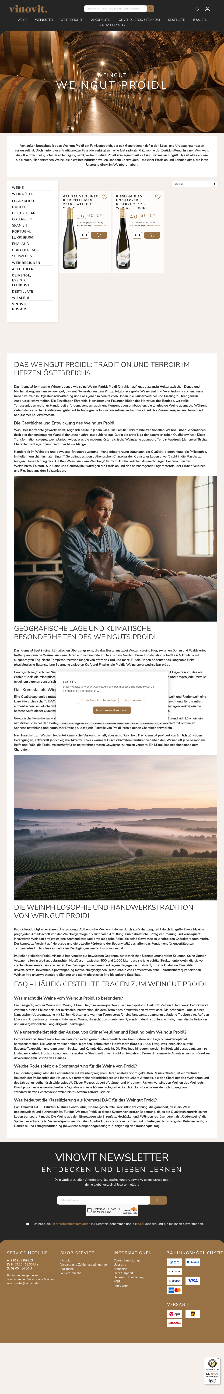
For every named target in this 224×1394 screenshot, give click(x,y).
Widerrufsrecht (70, 1273)
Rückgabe (67, 1269)
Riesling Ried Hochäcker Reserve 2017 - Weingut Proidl (132, 200)
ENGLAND (20, 243)
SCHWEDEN (21, 256)
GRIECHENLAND (21, 250)
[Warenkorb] (215, 10)
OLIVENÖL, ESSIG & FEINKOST (21, 280)
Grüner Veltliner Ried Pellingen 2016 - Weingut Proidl (80, 200)
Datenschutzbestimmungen (71, 1224)
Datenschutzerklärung (129, 1277)
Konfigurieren (133, 700)
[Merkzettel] (197, 10)
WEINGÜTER (23, 194)
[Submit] (157, 1200)
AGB (141, 1224)
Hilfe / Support (123, 1273)
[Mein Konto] (208, 10)
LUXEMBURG (21, 237)
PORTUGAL (21, 231)
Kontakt (65, 1260)
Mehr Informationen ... (86, 690)
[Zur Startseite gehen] (28, 9)
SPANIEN (19, 225)
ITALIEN (18, 207)
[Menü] (218, 1359)
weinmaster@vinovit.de (22, 1283)
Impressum (121, 1286)
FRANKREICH (21, 201)
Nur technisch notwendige (98, 700)
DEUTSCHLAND (21, 213)
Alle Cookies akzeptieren (112, 710)
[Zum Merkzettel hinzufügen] (104, 197)
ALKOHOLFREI (24, 269)
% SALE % (21, 298)
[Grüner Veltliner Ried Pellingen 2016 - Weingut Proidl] (70, 237)
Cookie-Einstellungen (128, 1260)
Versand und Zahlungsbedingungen (84, 1265)
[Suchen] (149, 8)
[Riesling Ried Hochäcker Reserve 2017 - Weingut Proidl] (123, 237)
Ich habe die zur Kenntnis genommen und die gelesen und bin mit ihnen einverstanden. (118, 1224)
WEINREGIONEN (26, 263)
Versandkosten (100, 225)
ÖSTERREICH (21, 219)
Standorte (120, 1269)
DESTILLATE (22, 292)
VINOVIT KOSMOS (19, 306)
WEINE (18, 188)
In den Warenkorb (99, 235)
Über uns (120, 1265)
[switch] (212, 1381)
